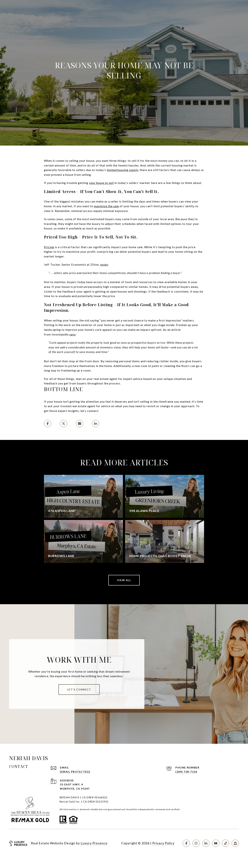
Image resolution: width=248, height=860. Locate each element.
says (72, 334)
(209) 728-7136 (186, 771)
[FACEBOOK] (186, 843)
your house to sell (101, 182)
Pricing (49, 247)
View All (124, 580)
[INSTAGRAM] (196, 843)
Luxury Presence (94, 843)
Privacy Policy (163, 843)
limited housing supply (122, 170)
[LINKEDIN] (206, 843)
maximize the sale (106, 206)
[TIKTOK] (225, 843)
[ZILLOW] (235, 843)
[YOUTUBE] (215, 843)
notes (104, 264)
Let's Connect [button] (79, 689)
